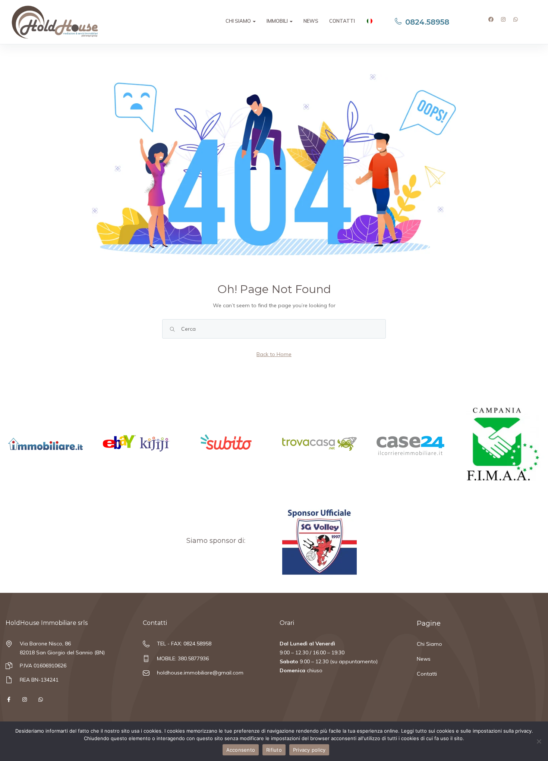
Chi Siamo (239, 21)
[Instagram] (506, 22)
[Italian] (369, 21)
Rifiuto (274, 750)
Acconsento (240, 750)
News (310, 21)
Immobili (278, 21)
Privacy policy (309, 750)
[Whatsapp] (518, 22)
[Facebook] (493, 22)
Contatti (342, 21)
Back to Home (274, 354)
